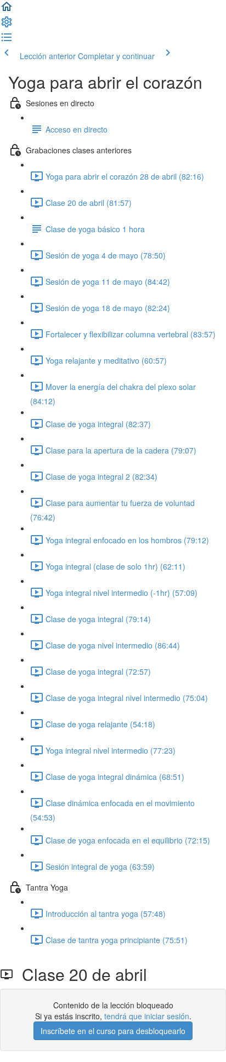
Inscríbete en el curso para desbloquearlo (113, 1030)
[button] (6, 9)
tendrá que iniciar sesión (146, 1016)
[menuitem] (6, 25)
